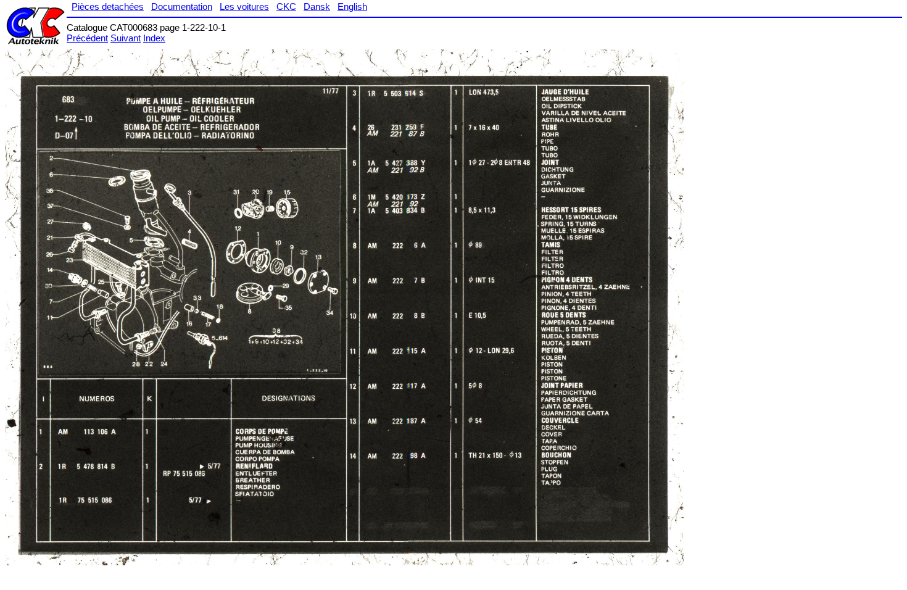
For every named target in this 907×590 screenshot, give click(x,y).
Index (154, 38)
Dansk (317, 6)
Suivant (125, 38)
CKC (286, 6)
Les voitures (244, 6)
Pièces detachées (108, 6)
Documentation (181, 6)
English (352, 6)
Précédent (87, 38)
